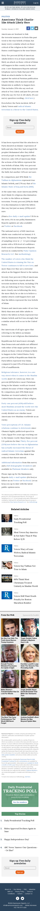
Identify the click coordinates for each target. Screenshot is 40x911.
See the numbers (20, 802)
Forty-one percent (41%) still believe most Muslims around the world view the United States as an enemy (20, 406)
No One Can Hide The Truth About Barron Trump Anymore (9, 640)
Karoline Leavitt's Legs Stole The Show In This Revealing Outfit (30, 666)
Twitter (7, 226)
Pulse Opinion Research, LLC (18, 502)
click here (29, 98)
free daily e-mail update (19, 216)
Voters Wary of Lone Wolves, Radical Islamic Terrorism (25, 552)
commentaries (23, 761)
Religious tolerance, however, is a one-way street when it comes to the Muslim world (19, 375)
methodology (24, 254)
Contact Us (28, 894)
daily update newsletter (8, 755)
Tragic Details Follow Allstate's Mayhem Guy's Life (29, 640)
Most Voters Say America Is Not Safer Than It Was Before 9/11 (26, 535)
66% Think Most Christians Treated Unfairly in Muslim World (26, 582)
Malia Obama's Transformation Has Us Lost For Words (10, 691)
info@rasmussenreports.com (13, 905)
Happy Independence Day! (16, 839)
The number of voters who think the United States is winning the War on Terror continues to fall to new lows (18, 262)
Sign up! (20, 132)
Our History (17, 889)
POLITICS (6, 16)
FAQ (25, 889)
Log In (35, 3)
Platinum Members (20, 469)
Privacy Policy (19, 891)
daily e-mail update (17, 477)
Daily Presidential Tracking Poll (19, 820)
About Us (8, 889)
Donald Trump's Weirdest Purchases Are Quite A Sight (9, 666)
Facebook (18, 226)
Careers (19, 894)
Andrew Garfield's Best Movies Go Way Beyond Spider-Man (30, 719)
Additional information (12, 462)
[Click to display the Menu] (2, 3)
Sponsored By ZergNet (31, 615)
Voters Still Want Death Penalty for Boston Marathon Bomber (25, 599)
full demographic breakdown (20, 466)
